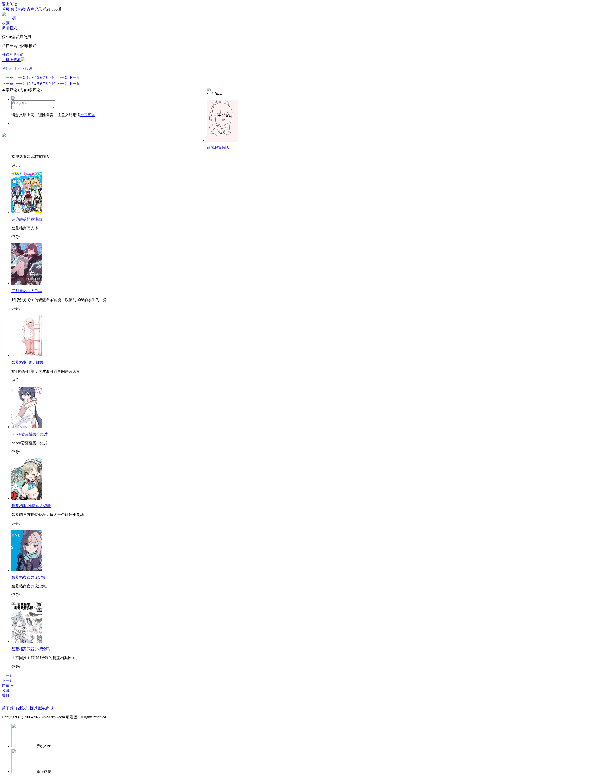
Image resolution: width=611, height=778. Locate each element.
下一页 (62, 77)
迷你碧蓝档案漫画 (26, 219)
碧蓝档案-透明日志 (27, 362)
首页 (6, 9)
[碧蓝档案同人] (222, 140)
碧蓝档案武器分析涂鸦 (30, 649)
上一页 (20, 77)
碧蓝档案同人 (218, 148)
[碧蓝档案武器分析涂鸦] (26, 642)
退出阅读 (9, 4)
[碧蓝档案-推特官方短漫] (26, 498)
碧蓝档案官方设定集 (28, 577)
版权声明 (45, 708)
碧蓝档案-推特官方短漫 (31, 506)
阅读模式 (9, 28)
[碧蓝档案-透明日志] (26, 355)
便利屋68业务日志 (26, 291)
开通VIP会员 (12, 55)
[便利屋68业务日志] (26, 283)
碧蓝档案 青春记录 (26, 9)
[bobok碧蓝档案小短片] (26, 427)
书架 (13, 18)
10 (53, 77)
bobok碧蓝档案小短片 (29, 434)
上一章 (7, 77)
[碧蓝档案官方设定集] (26, 570)
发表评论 (87, 115)
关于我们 (9, 708)
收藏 (6, 23)
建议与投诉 (27, 708)
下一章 (74, 77)
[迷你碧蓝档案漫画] (26, 212)
